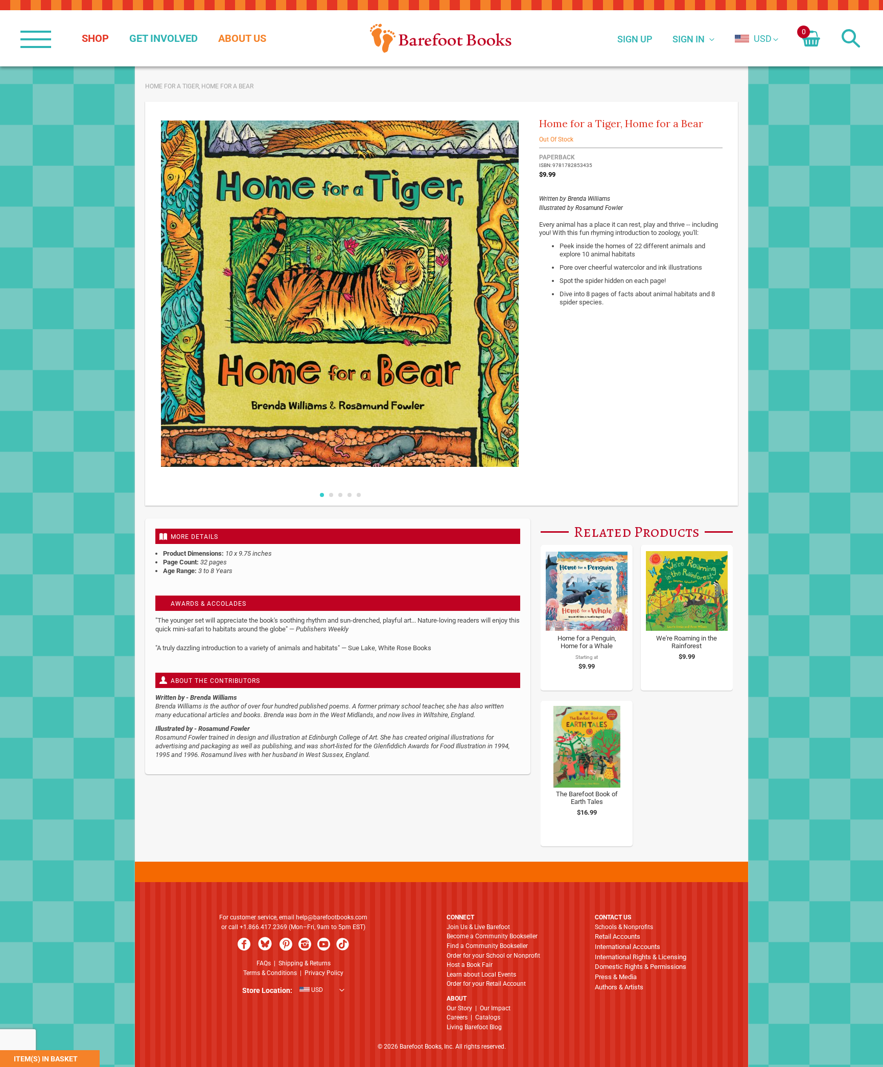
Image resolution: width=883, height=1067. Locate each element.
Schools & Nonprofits (624, 927)
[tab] (337, 536)
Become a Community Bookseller (492, 936)
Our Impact (495, 1008)
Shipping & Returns (304, 963)
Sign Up (634, 39)
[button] (753, 38)
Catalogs (487, 1017)
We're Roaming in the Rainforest (686, 642)
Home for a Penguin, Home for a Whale (586, 642)
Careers (457, 1017)
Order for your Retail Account (486, 983)
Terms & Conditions (270, 973)
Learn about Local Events (481, 974)
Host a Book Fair (470, 964)
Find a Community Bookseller (487, 946)
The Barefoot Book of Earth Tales (587, 797)
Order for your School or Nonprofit (493, 955)
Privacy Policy (324, 973)
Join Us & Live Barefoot (478, 927)
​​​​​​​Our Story (459, 1008)
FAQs (264, 963)
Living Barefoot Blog (474, 1027)
